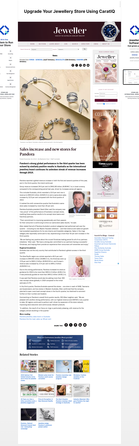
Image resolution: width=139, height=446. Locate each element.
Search (75, 44)
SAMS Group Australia (102, 250)
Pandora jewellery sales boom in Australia (35, 317)
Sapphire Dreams (100, 252)
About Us (106, 44)
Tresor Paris (98, 258)
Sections (42, 44)
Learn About (54, 44)
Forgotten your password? (110, 103)
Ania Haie (97, 262)
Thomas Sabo (99, 256)
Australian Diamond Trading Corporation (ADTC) (103, 239)
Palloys (96, 246)
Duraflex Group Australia (102, 242)
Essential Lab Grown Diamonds (105, 244)
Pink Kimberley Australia (102, 248)
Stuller (96, 254)
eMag (96, 44)
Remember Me (100, 103)
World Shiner (98, 260)
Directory (85, 44)
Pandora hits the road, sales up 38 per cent (35, 319)
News (32, 44)
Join (66, 44)
